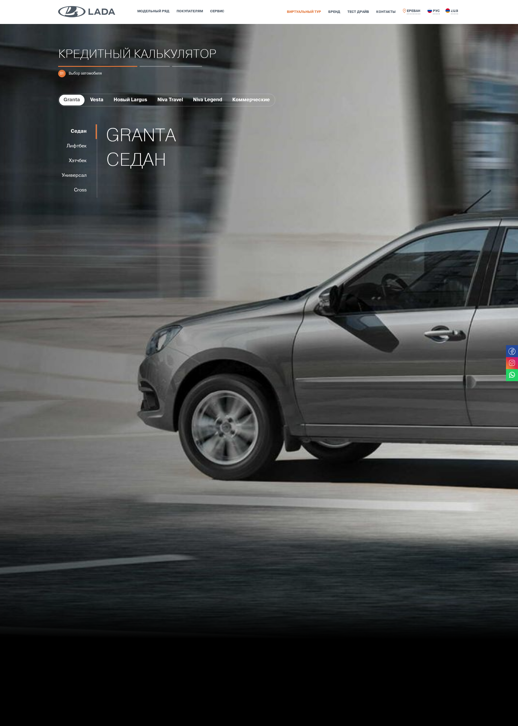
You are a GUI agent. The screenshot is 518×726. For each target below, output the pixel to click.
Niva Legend (207, 100)
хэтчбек (78, 161)
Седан (79, 131)
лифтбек (77, 146)
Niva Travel (170, 100)
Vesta (96, 100)
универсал (74, 175)
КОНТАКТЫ (386, 11)
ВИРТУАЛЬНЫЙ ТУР (304, 11)
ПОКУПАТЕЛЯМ (190, 11)
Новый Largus (130, 100)
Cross (80, 190)
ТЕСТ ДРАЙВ (358, 11)
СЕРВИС (217, 11)
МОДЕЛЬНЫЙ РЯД (153, 11)
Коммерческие (251, 100)
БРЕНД (334, 11)
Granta (72, 100)
